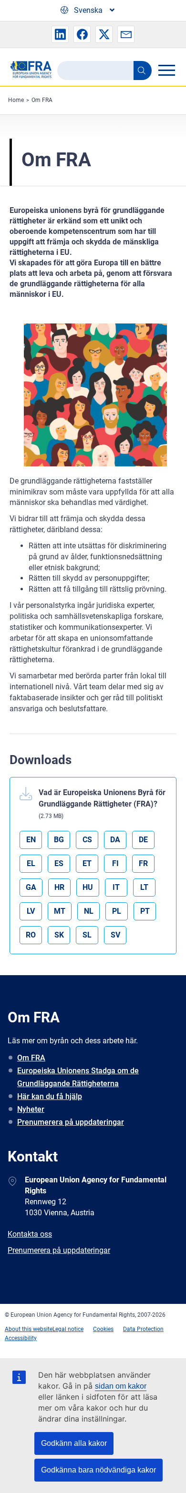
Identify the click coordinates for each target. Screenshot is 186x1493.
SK (59, 934)
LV (31, 911)
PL (116, 911)
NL (88, 911)
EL (31, 863)
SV (115, 934)
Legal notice (67, 1329)
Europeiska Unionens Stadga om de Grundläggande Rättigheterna (78, 1077)
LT (144, 887)
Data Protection (143, 1329)
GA (31, 887)
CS (87, 839)
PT (145, 911)
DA (115, 839)
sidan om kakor (120, 1386)
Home (16, 100)
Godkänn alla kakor (74, 1443)
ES (58, 863)
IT (116, 887)
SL (87, 934)
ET (87, 863)
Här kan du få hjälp (49, 1096)
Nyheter (30, 1109)
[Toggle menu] (166, 70)
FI (115, 863)
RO (31, 934)
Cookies (103, 1329)
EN (31, 839)
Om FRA (41, 100)
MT (59, 911)
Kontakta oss (30, 1234)
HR (59, 887)
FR (143, 863)
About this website (28, 1329)
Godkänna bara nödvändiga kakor (98, 1470)
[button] (60, 34)
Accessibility (21, 1338)
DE (143, 839)
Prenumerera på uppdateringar (70, 1122)
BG (59, 839)
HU (88, 887)
